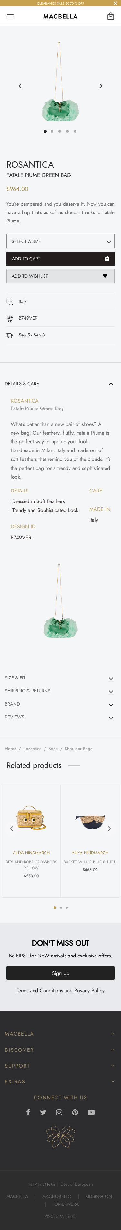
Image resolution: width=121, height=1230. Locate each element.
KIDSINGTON (99, 1196)
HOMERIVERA (65, 1204)
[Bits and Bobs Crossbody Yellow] (31, 812)
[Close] (115, 3)
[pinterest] (75, 1112)
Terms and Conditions (40, 990)
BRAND (12, 704)
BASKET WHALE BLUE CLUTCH (89, 862)
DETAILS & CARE (22, 383)
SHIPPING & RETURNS (27, 690)
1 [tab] (55, 907)
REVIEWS (14, 717)
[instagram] (59, 1112)
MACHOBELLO (56, 1196)
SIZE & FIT (15, 678)
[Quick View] (49, 794)
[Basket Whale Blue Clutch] (90, 812)
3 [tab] (67, 908)
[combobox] (60, 241)
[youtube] (91, 1112)
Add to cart (26, 258)
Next (101, 86)
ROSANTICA (30, 164)
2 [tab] (61, 908)
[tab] (60, 522)
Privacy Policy (89, 990)
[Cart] (111, 16)
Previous (20, 86)
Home (10, 748)
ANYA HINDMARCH (31, 852)
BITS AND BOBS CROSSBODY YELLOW (31, 865)
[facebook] (28, 1112)
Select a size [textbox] (26, 241)
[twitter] (43, 1112)
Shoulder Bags (78, 748)
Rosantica (32, 748)
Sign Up (60, 973)
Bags (53, 748)
